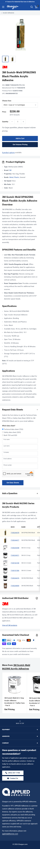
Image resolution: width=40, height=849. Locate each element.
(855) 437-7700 (14, 773)
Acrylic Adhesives (8, 13)
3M (10, 170)
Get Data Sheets (13, 483)
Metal (11, 177)
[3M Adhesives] (20, 67)
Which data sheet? (8, 426)
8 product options (8, 153)
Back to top (20, 723)
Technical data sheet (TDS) (13, 429)
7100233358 (15, 548)
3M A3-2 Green (26, 563)
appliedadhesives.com (10, 834)
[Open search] (32, 7)
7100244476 (15, 578)
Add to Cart (20, 138)
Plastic (16, 177)
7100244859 (15, 586)
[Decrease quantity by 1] (12, 121)
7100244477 (15, 540)
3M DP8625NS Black (28, 532)
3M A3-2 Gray (25, 548)
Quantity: (5, 122)
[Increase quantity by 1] (23, 121)
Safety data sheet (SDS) (12, 432)
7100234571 (15, 555)
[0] (36, 7)
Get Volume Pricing (20, 145)
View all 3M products (9, 625)
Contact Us (14, 778)
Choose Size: (17, 101)
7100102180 (15, 563)
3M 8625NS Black (27, 578)
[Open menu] (3, 7)
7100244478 (15, 532)
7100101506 (15, 570)
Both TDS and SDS (10, 435)
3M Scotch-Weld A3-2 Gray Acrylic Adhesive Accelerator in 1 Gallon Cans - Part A (14, 701)
